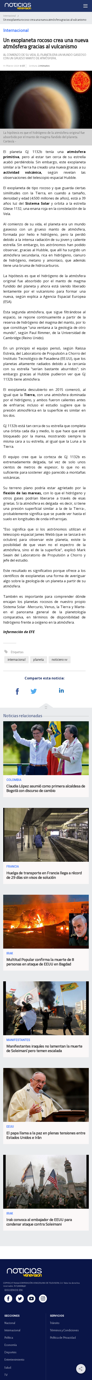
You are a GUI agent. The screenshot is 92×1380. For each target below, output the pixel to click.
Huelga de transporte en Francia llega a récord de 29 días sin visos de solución (44, 875)
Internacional (9, 15)
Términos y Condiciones (64, 1330)
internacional (16, 659)
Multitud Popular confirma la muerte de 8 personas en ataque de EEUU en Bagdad (40, 962)
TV (5, 1375)
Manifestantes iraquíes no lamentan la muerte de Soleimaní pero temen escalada (44, 1048)
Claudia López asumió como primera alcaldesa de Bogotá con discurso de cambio (45, 788)
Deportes (10, 1352)
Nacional (9, 1323)
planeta (38, 659)
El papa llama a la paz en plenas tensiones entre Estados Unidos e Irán (45, 1135)
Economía (10, 1345)
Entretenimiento (14, 1359)
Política (8, 1337)
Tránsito (54, 1323)
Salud (7, 1367)
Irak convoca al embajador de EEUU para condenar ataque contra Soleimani (39, 1222)
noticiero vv (59, 659)
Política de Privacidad (63, 1337)
